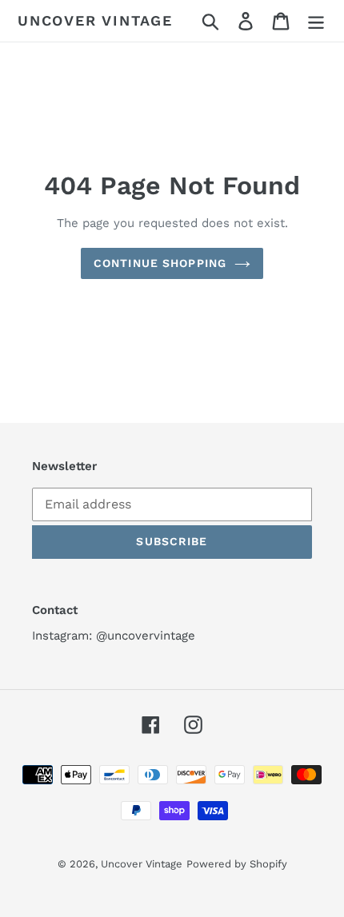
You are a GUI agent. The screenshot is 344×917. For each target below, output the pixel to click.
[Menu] (316, 21)
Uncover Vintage (95, 20)
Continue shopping (160, 263)
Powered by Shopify (236, 864)
